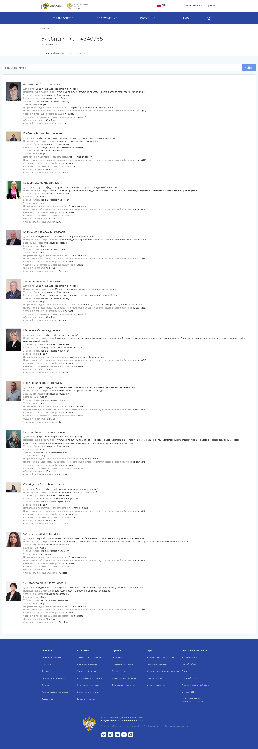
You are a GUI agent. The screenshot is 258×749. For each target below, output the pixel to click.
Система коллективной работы (196, 685)
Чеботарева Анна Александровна (45, 583)
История (45, 685)
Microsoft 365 (188, 692)
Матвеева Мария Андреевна (41, 330)
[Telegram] (117, 734)
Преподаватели (77, 53)
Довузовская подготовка (87, 685)
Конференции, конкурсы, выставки (163, 671)
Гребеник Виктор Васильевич (42, 133)
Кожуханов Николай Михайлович (45, 232)
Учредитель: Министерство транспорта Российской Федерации (130, 726)
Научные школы (154, 678)
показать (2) (80, 117)
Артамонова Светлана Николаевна (45, 84)
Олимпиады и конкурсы (87, 692)
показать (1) (71, 113)
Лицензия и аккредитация (124, 678)
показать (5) (71, 464)
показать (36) (139, 360)
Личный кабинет (189, 664)
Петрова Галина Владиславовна (44, 432)
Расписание (117, 657)
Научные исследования (157, 664)
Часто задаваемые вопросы (89, 678)
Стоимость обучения (86, 671)
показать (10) (139, 160)
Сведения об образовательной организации (122, 720)
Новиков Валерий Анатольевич (43, 383)
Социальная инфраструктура (54, 692)
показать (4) (80, 314)
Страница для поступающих (89, 657)
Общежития (47, 699)
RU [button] (163, 5)
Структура (46, 664)
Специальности (119, 671)
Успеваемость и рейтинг (123, 664)
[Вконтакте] (103, 734)
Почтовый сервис (190, 678)
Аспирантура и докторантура (160, 657)
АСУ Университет (190, 657)
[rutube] (110, 734)
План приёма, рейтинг (86, 664)
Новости (45, 671)
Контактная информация (53, 678)
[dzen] (124, 734)
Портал (185, 671)
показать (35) (139, 307)
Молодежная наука (156, 685)
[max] (130, 734)
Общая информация (53, 53)
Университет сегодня (51, 657)
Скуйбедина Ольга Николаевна (43, 484)
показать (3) (71, 163)
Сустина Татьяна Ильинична (41, 533)
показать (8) (138, 209)
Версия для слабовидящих (177, 726)
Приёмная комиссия (85, 699)
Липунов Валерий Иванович (41, 281)
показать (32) (139, 110)
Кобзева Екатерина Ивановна (42, 182)
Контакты (176, 5)
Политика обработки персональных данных (192, 700)
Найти (248, 67)
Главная (45, 28)
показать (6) (71, 310)
